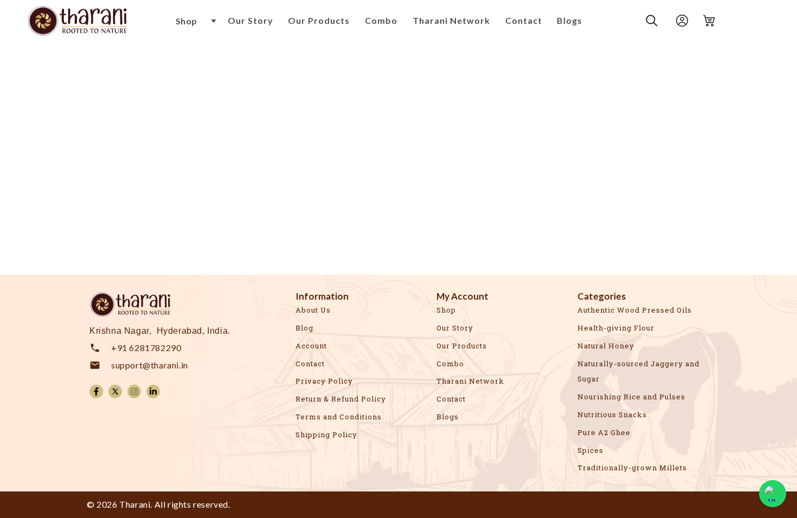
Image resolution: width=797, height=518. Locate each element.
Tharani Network (470, 381)
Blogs (447, 417)
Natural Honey (605, 346)
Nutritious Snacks (612, 414)
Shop (446, 310)
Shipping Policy (326, 434)
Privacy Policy (324, 381)
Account (311, 346)
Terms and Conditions (338, 417)
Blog (304, 328)
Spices (590, 450)
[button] (196, 21)
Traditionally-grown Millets (632, 467)
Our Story (454, 328)
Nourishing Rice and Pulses (631, 397)
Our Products (461, 346)
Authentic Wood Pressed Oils (634, 310)
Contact (310, 363)
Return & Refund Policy (340, 399)
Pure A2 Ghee (604, 432)
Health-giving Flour (615, 328)
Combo (450, 363)
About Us (313, 310)
